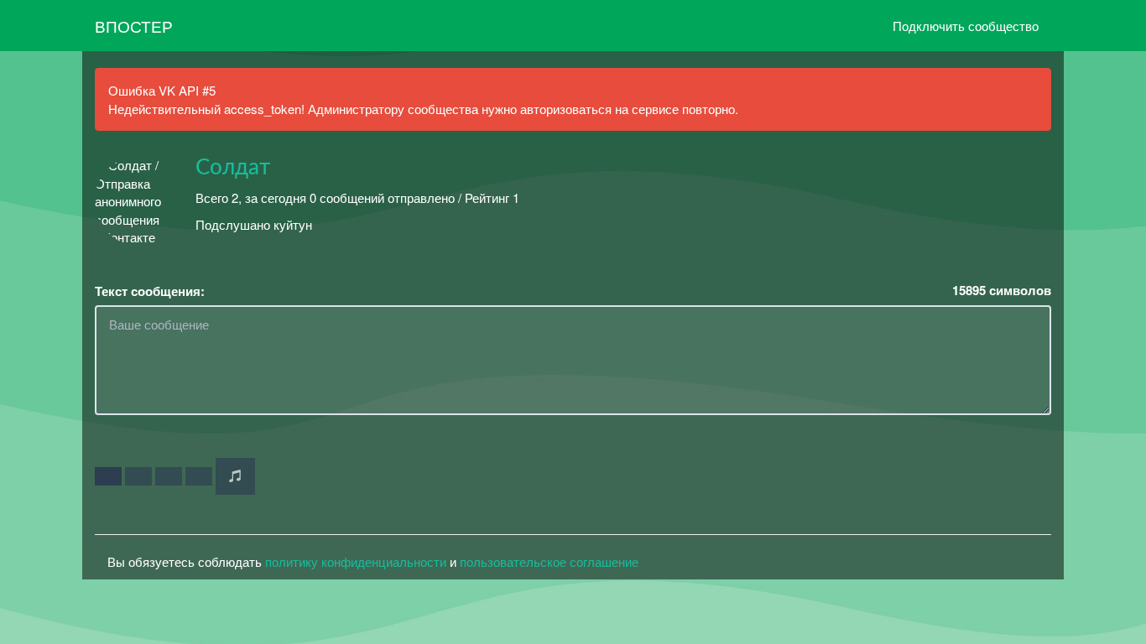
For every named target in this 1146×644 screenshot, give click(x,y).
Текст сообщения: (150, 291)
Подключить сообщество (966, 25)
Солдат (232, 168)
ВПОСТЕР (134, 25)
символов (1001, 290)
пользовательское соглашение (549, 561)
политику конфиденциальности (355, 561)
